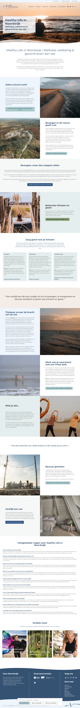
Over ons (67, 685)
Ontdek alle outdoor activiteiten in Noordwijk (40, 184)
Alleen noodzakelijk (37, 703)
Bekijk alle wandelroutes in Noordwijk (56, 153)
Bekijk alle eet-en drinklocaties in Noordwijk (58, 482)
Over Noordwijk (68, 686)
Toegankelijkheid (11, 705)
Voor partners (56, 1)
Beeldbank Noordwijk (70, 695)
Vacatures (67, 688)
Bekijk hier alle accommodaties (14, 522)
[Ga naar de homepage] (10, 7)
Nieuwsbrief (67, 692)
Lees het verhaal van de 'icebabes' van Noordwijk (59, 388)
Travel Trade (74, 1)
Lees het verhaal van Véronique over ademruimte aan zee (20, 109)
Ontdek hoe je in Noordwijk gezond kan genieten (63, 278)
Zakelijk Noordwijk (65, 1)
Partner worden (68, 694)
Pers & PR (67, 691)
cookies (36, 700)
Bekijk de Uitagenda (34, 279)
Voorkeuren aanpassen (50, 703)
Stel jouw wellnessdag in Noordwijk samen (57, 219)
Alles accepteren (24, 703)
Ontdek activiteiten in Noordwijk (12, 279)
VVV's (66, 689)
